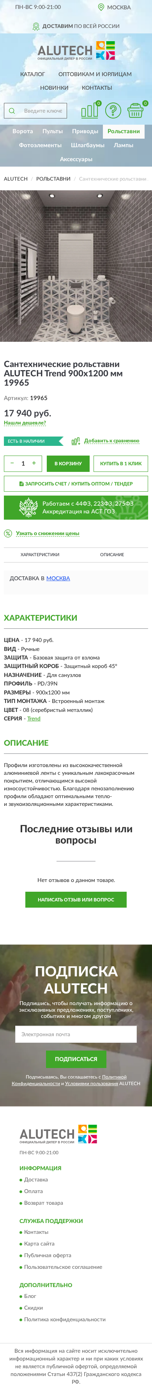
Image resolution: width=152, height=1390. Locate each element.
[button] (113, 110)
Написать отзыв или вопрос (76, 900)
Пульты (52, 131)
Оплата (33, 1191)
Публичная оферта (47, 1255)
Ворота (22, 131)
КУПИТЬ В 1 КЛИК (120, 463)
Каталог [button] (32, 74)
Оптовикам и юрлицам (95, 74)
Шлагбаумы (87, 145)
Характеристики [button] (40, 555)
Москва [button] (58, 578)
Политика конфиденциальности (65, 1320)
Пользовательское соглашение (63, 1267)
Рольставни (124, 131)
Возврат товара (43, 1203)
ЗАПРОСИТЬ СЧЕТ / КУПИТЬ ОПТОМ (79, 484)
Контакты (97, 88)
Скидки (33, 1308)
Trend (34, 719)
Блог (30, 1297)
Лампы (123, 145)
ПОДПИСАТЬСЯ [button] (76, 1059)
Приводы (85, 131)
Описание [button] (112, 555)
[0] (135, 110)
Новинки (54, 88)
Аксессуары (76, 159)
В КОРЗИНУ (68, 463)
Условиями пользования (91, 1083)
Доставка (36, 1180)
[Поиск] (11, 110)
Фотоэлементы (40, 145)
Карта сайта (39, 1244)
